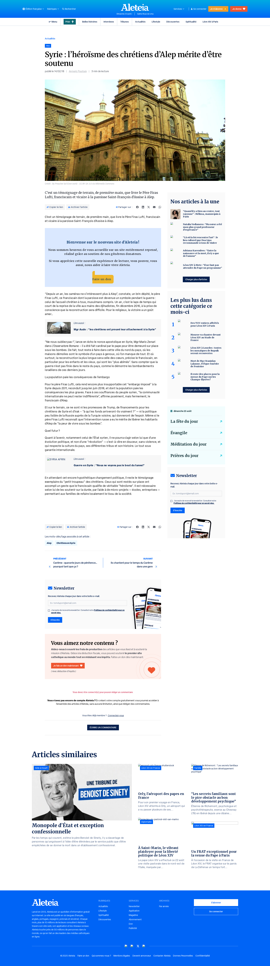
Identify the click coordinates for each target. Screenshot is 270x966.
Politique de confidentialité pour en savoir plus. (194, 503)
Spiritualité (191, 21)
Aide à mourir (41, 768)
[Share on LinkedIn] (143, 207)
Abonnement (135, 919)
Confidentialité (202, 955)
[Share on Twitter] (148, 207)
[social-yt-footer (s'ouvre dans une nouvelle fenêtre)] (126, 946)
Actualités (140, 21)
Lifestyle (156, 21)
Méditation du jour (188, 444)
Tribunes (124, 21)
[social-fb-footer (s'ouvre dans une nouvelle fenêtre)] (132, 946)
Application (134, 910)
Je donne (237, 8)
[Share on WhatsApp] (160, 207)
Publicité (133, 928)
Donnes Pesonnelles (183, 955)
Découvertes (172, 21)
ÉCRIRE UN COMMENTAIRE (103, 727)
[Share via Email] (154, 207)
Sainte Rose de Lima (145, 14)
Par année (164, 906)
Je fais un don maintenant (66, 665)
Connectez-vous (116, 715)
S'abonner (216, 902)
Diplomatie (146, 821)
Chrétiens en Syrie (66, 542)
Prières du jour (184, 455)
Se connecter (199, 8)
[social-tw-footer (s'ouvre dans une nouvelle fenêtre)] (138, 946)
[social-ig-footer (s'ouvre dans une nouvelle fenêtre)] (143, 946)
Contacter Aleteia (161, 955)
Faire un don (101, 279)
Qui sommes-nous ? (101, 955)
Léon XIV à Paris (210, 21)
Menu (54, 21)
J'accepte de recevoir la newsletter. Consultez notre (88, 611)
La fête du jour (184, 421)
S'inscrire (55, 619)
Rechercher (70, 8)
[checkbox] (49, 610)
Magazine (133, 915)
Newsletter (134, 906)
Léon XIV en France (150, 768)
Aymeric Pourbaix (78, 71)
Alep (49, 542)
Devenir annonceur (141, 955)
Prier (67, 21)
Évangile (178, 432)
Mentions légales (121, 955)
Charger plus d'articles (196, 279)
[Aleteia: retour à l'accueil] (135, 7)
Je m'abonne (216, 8)
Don (131, 923)
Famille (197, 768)
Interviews (109, 21)
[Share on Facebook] (137, 207)
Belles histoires (89, 21)
